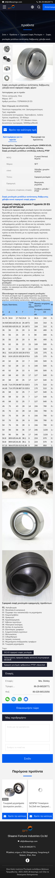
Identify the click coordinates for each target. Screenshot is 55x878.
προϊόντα (13, 34)
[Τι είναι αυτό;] (20, 699)
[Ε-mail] (26, 699)
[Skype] (13, 699)
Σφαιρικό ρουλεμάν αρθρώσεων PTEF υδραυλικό (24, 665)
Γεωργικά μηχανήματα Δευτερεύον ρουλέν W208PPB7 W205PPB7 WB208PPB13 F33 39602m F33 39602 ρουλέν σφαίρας (13, 805)
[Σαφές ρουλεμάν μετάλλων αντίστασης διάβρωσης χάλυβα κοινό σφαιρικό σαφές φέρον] (33, 63)
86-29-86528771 (45, 2)
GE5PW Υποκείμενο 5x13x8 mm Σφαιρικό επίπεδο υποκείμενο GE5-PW (39, 805)
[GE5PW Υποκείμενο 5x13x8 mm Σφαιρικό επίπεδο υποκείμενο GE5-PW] (40, 790)
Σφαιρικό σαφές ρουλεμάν (31, 34)
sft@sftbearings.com (13, 2)
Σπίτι (4, 34)
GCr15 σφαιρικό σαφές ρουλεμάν (18, 652)
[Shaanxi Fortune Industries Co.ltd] (13, 7)
